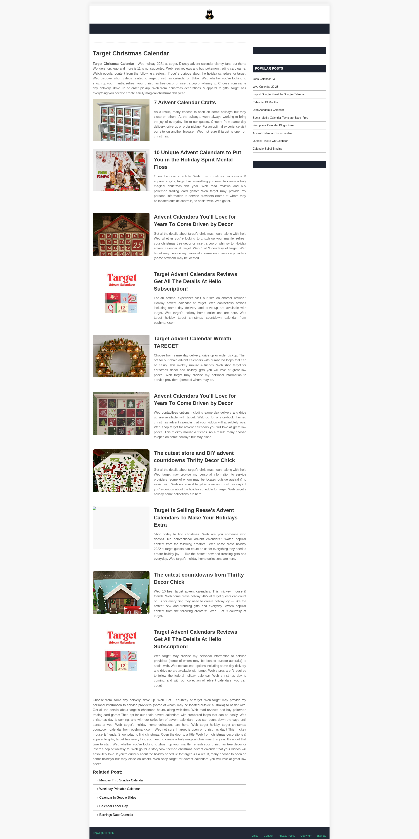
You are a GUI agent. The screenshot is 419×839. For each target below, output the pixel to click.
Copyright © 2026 (103, 833)
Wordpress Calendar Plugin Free (273, 125)
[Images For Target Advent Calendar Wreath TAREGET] (121, 356)
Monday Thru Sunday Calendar (121, 780)
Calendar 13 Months (265, 102)
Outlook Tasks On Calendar (270, 140)
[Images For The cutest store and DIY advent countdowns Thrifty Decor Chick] (121, 470)
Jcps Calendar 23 (264, 78)
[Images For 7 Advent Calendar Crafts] (121, 120)
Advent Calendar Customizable (272, 133)
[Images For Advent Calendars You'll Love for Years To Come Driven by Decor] (121, 234)
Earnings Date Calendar (116, 815)
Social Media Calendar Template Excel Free (280, 117)
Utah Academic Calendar (268, 109)
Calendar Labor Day (113, 806)
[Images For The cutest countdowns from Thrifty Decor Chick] (121, 592)
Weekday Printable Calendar (119, 789)
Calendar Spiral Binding (267, 148)
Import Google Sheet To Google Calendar (279, 94)
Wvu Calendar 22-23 (265, 86)
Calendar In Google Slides (117, 797)
